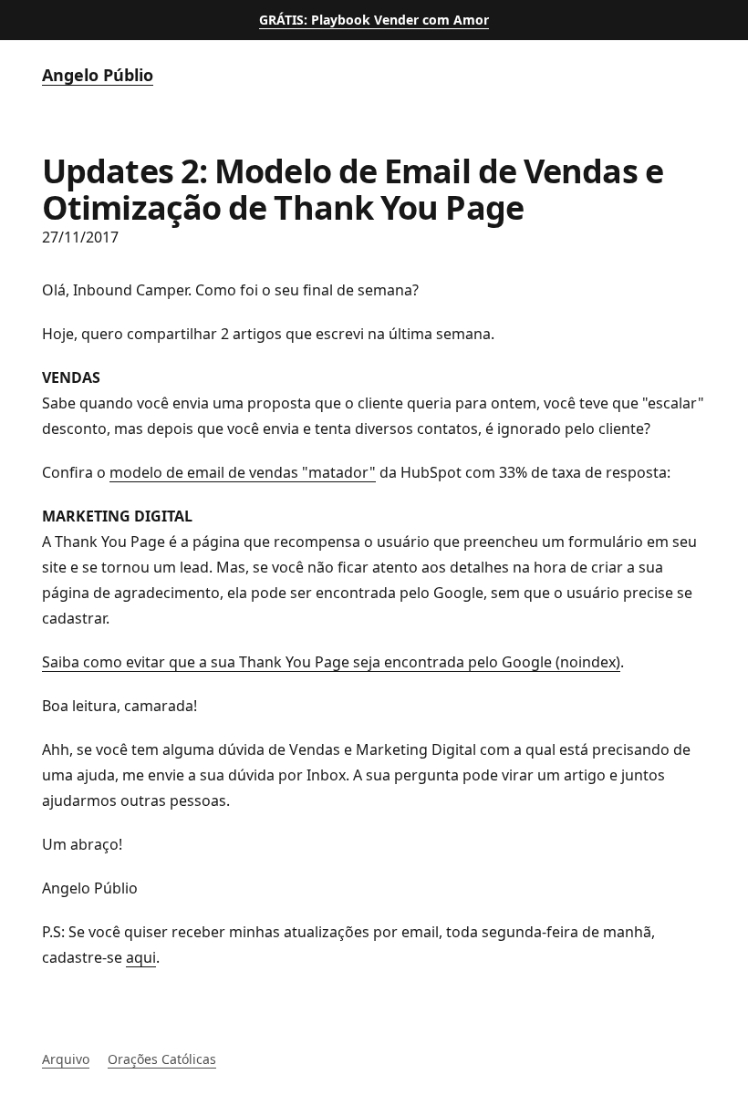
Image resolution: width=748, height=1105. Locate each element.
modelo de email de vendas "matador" (242, 472)
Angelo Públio (97, 75)
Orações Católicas (162, 1059)
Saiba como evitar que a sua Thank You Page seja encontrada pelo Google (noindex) (331, 662)
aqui (141, 957)
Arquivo (65, 1059)
